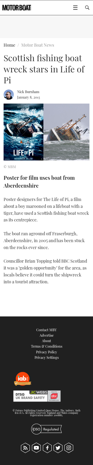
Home (9, 45)
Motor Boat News (37, 45)
